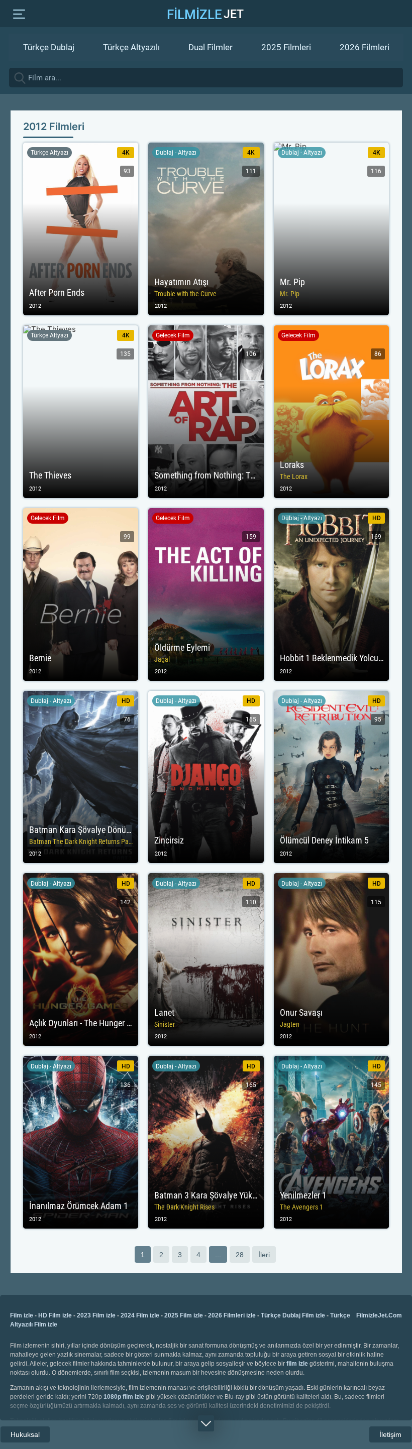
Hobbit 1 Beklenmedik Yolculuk (331, 594)
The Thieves (81, 411)
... (218, 1255)
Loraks (331, 411)
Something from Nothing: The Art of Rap (206, 411)
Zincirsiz (206, 777)
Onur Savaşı (331, 959)
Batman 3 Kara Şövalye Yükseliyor (206, 1142)
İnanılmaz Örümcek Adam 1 (81, 1142)
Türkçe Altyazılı (131, 47)
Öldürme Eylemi (206, 594)
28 (240, 1255)
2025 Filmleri (286, 47)
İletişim (390, 1434)
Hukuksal (25, 1434)
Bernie (81, 594)
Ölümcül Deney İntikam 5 (331, 777)
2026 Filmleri (364, 47)
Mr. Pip (331, 229)
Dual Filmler (210, 47)
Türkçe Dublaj (48, 47)
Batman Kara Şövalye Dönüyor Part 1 (81, 777)
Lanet (206, 959)
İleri (264, 1255)
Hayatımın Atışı (206, 229)
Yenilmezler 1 (331, 1142)
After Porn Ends (81, 229)
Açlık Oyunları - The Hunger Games (81, 959)
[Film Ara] (402, 77)
